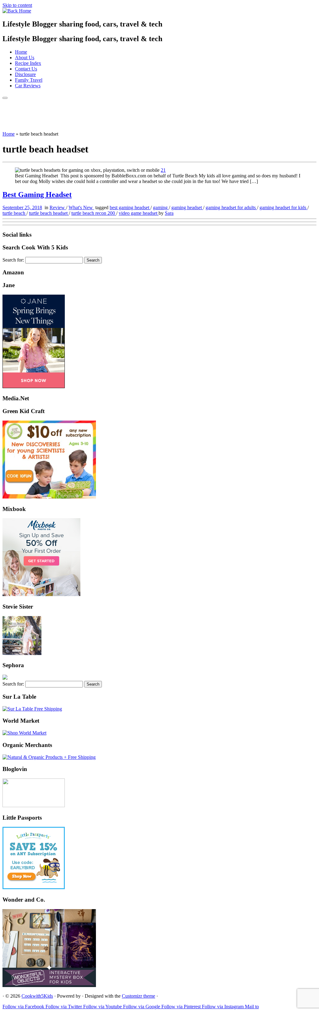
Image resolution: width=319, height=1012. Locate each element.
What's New (81, 207)
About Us (24, 57)
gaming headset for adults (231, 207)
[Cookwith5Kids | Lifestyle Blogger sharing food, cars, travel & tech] (16, 10)
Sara (169, 213)
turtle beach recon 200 (93, 213)
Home (21, 52)
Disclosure (25, 74)
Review (58, 207)
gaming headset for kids (283, 207)
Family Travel (28, 80)
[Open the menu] (4, 98)
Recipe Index (28, 63)
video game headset (139, 213)
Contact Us (26, 68)
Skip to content (17, 5)
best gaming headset (130, 207)
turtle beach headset (49, 213)
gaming (161, 207)
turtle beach (14, 213)
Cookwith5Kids (37, 996)
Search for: (13, 260)
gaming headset (187, 207)
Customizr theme (138, 996)
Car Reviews (27, 85)
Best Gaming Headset (37, 194)
